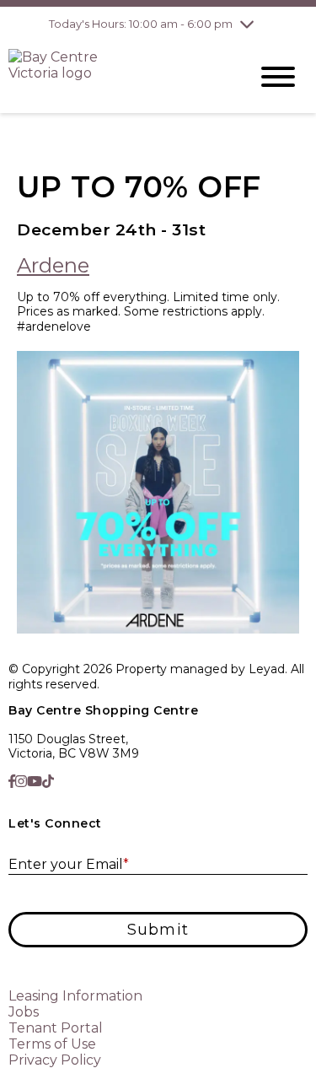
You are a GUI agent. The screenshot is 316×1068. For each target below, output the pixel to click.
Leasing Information (75, 996)
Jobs (23, 1012)
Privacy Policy (54, 1060)
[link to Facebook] (11, 782)
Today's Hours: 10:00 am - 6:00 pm (141, 23)
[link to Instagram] (21, 782)
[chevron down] (246, 23)
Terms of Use (52, 1044)
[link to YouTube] (34, 782)
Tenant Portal (55, 1028)
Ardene (53, 265)
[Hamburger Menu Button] (278, 77)
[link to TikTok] (48, 782)
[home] (115, 77)
